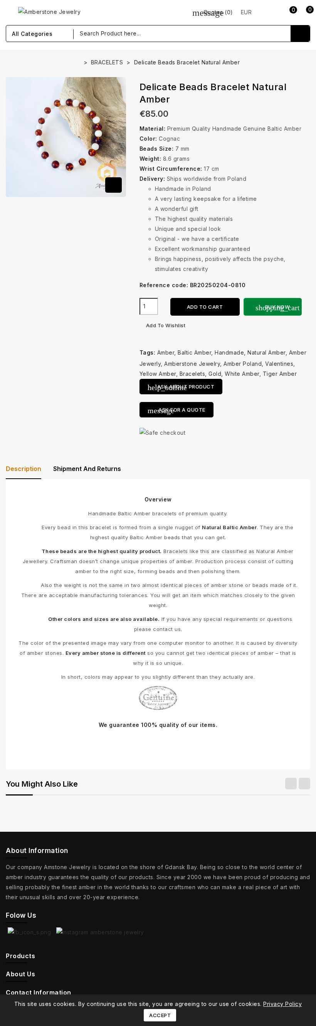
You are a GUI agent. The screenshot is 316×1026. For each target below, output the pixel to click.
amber (166, 352)
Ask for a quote (176, 410)
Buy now (277, 307)
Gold (214, 373)
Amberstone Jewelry (192, 363)
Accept (160, 1015)
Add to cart (205, 307)
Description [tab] (23, 469)
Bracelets (192, 373)
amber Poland (243, 363)
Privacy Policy (282, 1004)
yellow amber (158, 373)
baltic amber (194, 352)
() (212, 12)
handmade (229, 352)
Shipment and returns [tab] (87, 469)
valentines (279, 363)
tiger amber (280, 373)
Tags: (148, 352)
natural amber (266, 352)
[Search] (300, 33)
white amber (242, 373)
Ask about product (181, 387)
